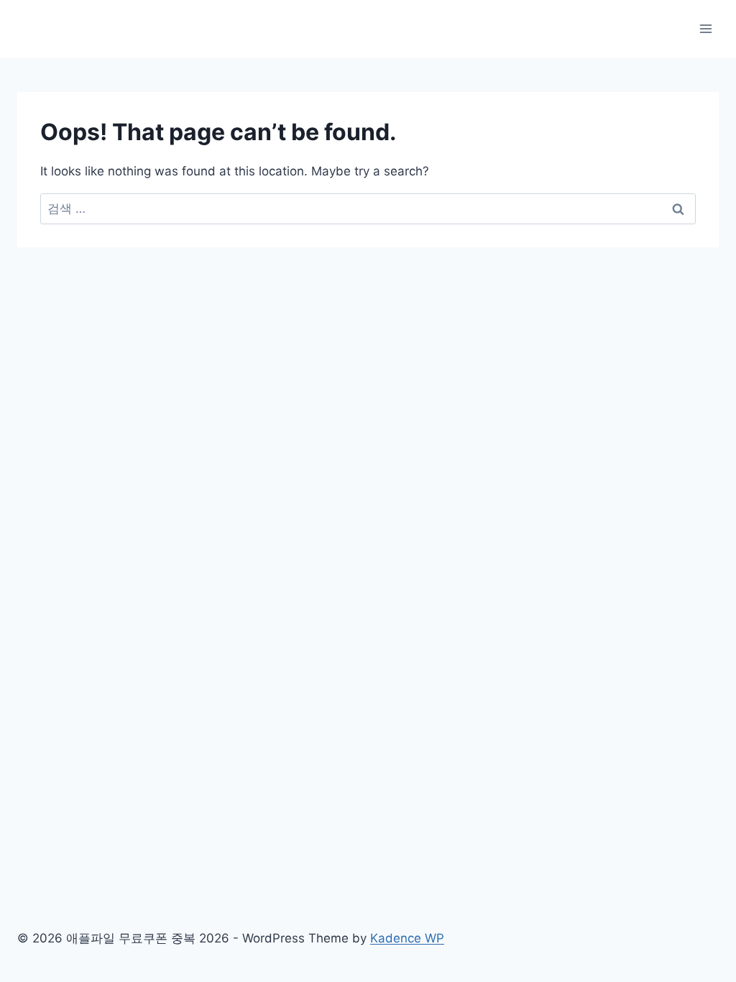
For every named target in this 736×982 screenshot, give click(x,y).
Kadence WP (407, 938)
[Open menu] (705, 28)
